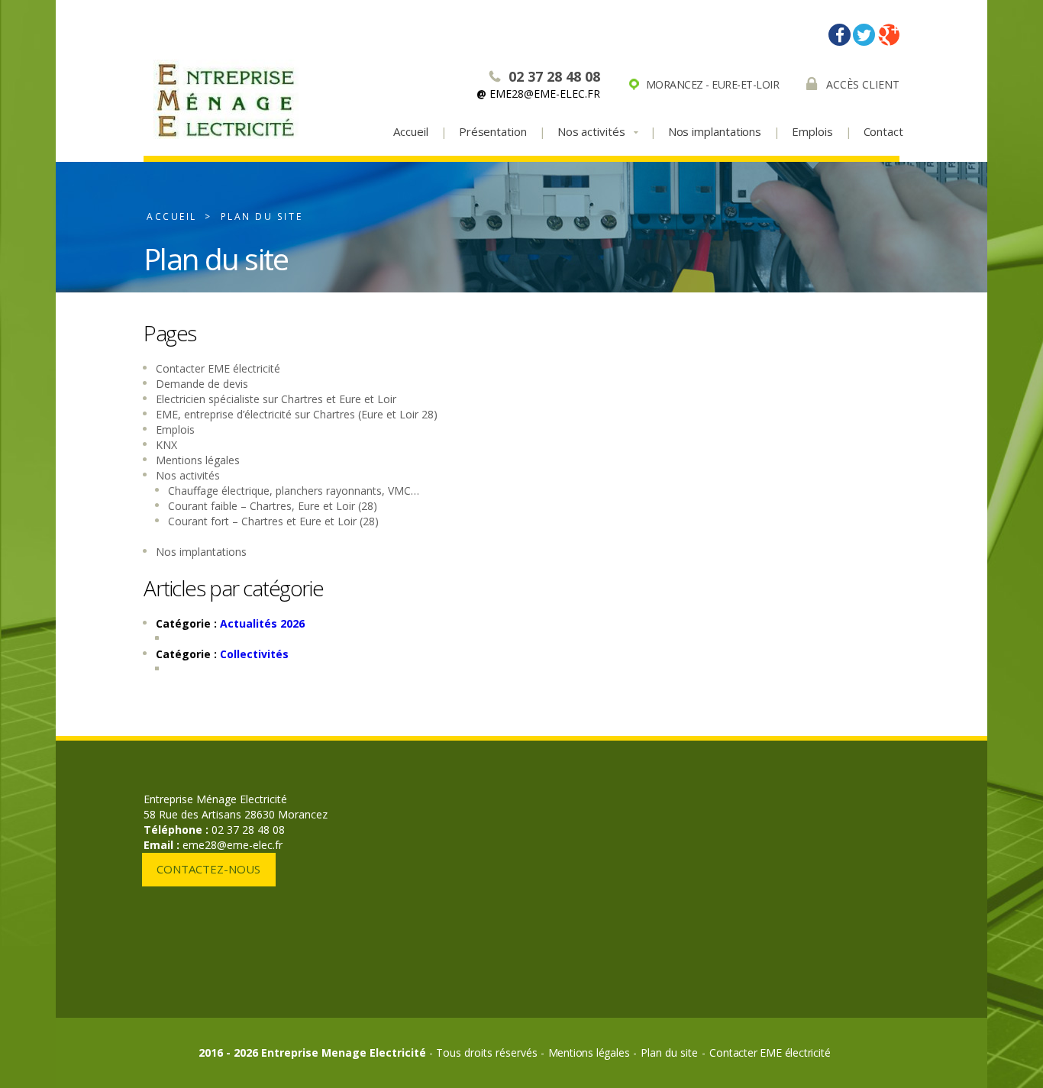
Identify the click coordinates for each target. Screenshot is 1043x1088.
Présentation (493, 131)
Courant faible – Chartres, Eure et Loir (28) (272, 506)
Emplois (812, 131)
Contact (883, 131)
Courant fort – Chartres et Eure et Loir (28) (273, 521)
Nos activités (188, 475)
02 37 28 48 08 (554, 76)
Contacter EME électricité (218, 368)
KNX (166, 444)
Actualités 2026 (262, 623)
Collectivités (254, 654)
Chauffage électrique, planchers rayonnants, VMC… (293, 490)
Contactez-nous (208, 869)
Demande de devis (202, 383)
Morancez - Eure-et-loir (713, 84)
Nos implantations (715, 131)
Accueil (410, 131)
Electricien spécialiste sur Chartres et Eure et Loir (276, 399)
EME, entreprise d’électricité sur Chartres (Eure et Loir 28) (297, 414)
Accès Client (862, 84)
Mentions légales (198, 460)
